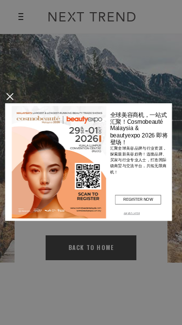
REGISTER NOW (137, 199)
